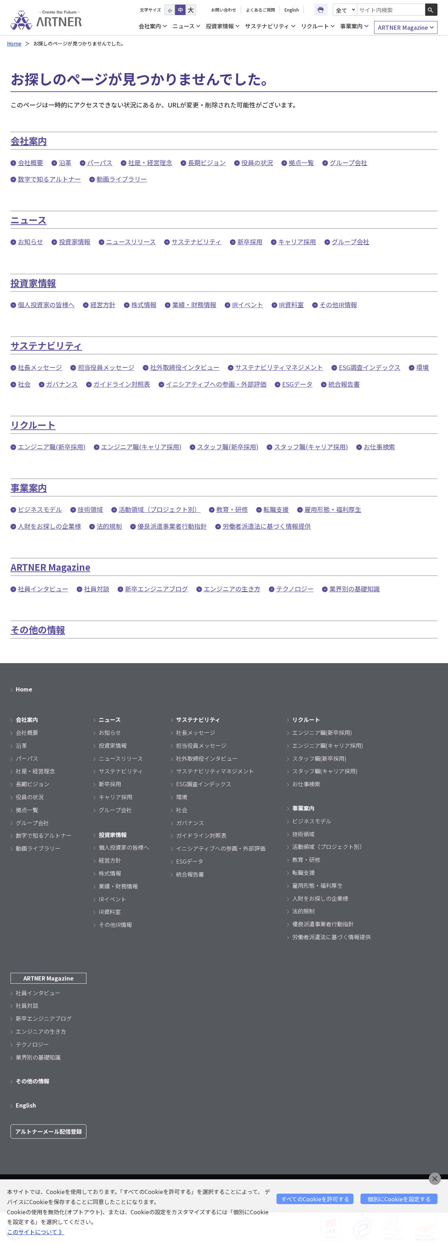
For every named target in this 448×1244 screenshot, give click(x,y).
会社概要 (30, 162)
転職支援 (276, 509)
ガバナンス (62, 383)
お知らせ (30, 241)
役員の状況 (257, 162)
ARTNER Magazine (403, 27)
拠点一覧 (301, 162)
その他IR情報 (338, 304)
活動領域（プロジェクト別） (160, 509)
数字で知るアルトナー (49, 178)
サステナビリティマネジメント (279, 367)
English (292, 10)
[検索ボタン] (431, 9)
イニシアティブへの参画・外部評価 (216, 383)
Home (14, 43)
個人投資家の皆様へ (46, 304)
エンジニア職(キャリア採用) (141, 446)
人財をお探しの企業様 (49, 525)
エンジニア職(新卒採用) (51, 446)
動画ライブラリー (122, 178)
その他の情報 (37, 629)
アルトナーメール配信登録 (48, 1131)
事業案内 (351, 26)
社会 (24, 383)
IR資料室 (291, 304)
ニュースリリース (131, 241)
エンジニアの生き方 (232, 588)
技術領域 (90, 509)
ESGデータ (297, 383)
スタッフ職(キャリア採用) (311, 446)
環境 (422, 367)
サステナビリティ (267, 26)
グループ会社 (348, 162)
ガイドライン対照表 (121, 383)
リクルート (315, 26)
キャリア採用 (297, 241)
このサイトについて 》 (35, 1232)
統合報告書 (344, 383)
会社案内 (150, 26)
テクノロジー (295, 588)
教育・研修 (232, 509)
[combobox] (391, 9)
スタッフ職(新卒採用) (227, 446)
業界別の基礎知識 (354, 588)
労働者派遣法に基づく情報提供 (267, 525)
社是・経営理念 (150, 162)
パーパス (99, 162)
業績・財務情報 (194, 304)
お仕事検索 (379, 446)
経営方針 (102, 304)
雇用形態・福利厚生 (332, 509)
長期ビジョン (207, 162)
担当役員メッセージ (106, 367)
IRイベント (247, 304)
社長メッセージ (40, 367)
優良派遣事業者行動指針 (172, 525)
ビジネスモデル (40, 509)
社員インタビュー (43, 588)
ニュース (184, 26)
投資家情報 (220, 26)
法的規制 (109, 525)
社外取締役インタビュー (184, 367)
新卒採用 (249, 241)
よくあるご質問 (260, 10)
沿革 (65, 162)
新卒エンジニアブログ (156, 588)
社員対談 (96, 588)
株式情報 (143, 304)
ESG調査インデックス (369, 367)
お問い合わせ (223, 10)
